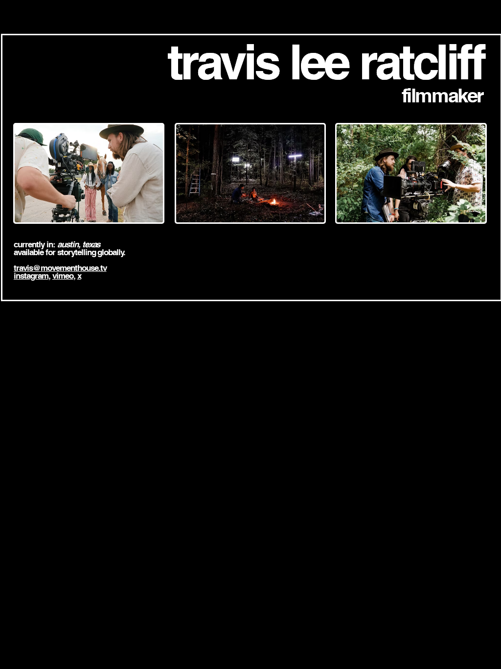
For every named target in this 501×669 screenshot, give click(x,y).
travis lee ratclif (318, 62)
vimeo (62, 276)
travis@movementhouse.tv (60, 268)
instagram (31, 276)
